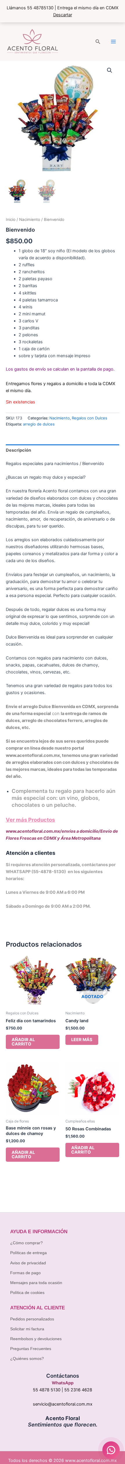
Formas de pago (25, 1272)
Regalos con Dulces (89, 418)
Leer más (81, 1039)
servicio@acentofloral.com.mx (62, 1404)
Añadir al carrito (23, 1042)
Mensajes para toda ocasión (36, 1282)
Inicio (10, 219)
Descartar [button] (62, 14)
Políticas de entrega (28, 1252)
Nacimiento (29, 219)
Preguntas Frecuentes (30, 1348)
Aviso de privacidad (28, 1263)
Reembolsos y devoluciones (36, 1338)
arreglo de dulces (39, 424)
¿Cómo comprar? (26, 1242)
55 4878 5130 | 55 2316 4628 (62, 1390)
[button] (98, 41)
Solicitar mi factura (27, 1329)
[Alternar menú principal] (113, 41)
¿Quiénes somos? (27, 1358)
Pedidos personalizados (32, 1319)
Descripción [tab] (18, 450)
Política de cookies (27, 1292)
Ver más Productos (30, 819)
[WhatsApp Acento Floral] (111, 1450)
